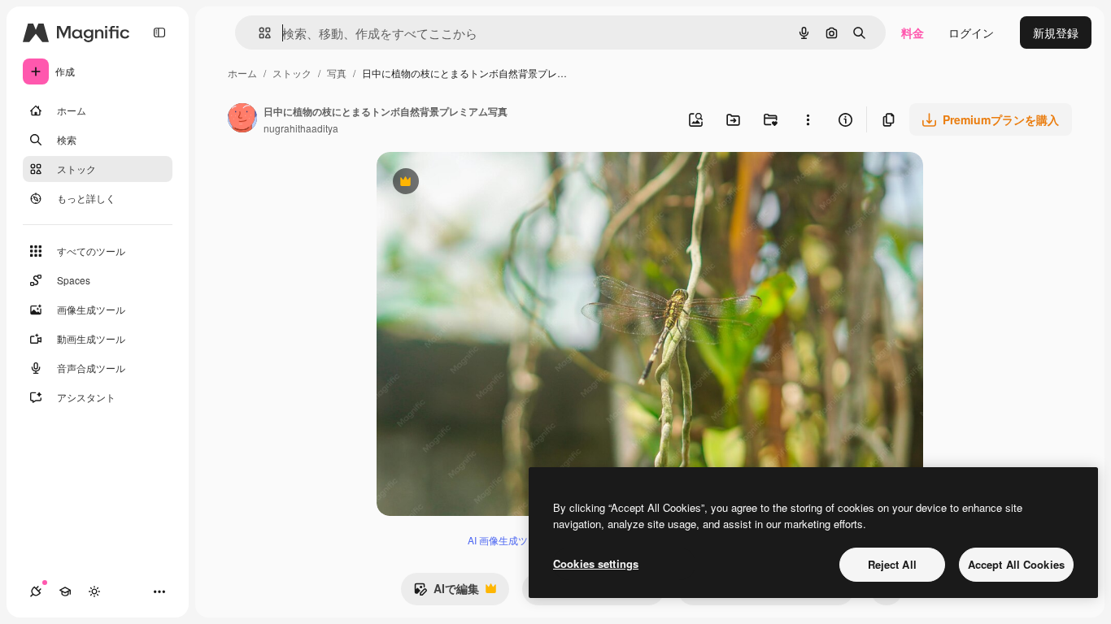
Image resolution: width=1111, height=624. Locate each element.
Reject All (892, 564)
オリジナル (488, 183)
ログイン (971, 32)
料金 (912, 32)
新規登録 (1055, 32)
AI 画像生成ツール (507, 540)
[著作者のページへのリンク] (242, 119)
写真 (336, 73)
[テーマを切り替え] (94, 591)
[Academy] (65, 591)
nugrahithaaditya (301, 128)
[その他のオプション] (807, 119)
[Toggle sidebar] (159, 33)
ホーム (242, 73)
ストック (292, 73)
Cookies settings (595, 563)
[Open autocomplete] (258, 33)
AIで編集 (446, 592)
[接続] (36, 591)
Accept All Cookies (1016, 564)
